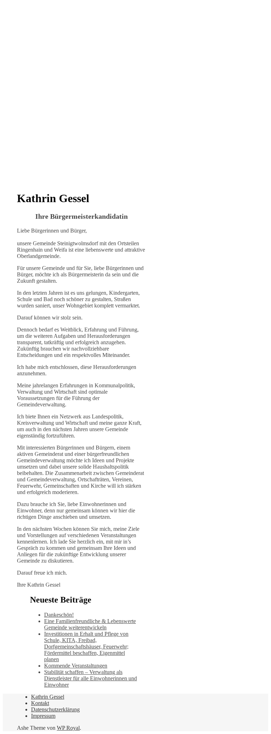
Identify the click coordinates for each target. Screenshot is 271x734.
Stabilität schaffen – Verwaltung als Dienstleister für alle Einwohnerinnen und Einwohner (90, 678)
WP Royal (68, 728)
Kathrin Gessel (47, 697)
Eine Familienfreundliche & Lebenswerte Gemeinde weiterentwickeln (90, 624)
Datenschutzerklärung (55, 709)
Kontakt (40, 703)
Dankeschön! (59, 615)
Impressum (43, 716)
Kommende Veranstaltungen (75, 666)
